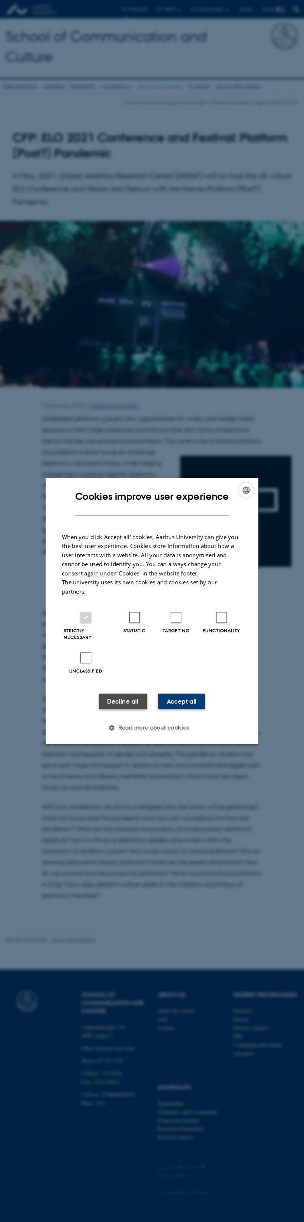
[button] (152, 727)
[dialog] (152, 611)
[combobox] (246, 490)
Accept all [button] (182, 701)
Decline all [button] (122, 701)
